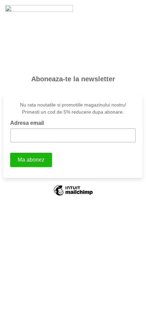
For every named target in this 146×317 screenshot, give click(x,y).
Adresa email (29, 122)
